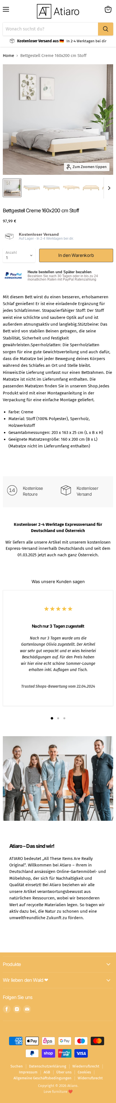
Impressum (28, 1072)
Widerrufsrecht (90, 1078)
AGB (47, 1072)
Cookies (84, 1072)
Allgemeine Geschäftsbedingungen (43, 1078)
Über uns (64, 1072)
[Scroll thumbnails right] (108, 187)
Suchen (16, 1066)
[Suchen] (105, 29)
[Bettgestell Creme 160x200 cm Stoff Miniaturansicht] (12, 188)
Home (8, 55)
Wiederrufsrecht (85, 1066)
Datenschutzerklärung (47, 1066)
